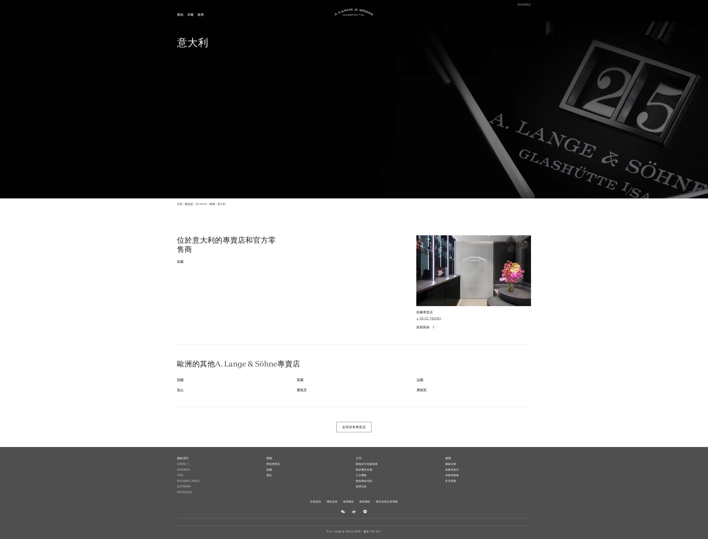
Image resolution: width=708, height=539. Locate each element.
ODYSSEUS (184, 492)
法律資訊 (315, 501)
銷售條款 (365, 501)
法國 (420, 380)
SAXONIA (183, 469)
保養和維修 (452, 475)
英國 (300, 380)
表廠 (190, 14)
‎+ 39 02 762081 (429, 318)
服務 (200, 14)
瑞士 (180, 390)
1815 (180, 475)
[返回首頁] (354, 12)
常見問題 (450, 480)
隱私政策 (332, 501)
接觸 (269, 469)
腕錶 (180, 14)
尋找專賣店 (273, 463)
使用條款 (348, 501)
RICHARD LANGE (188, 480)
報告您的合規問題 (387, 501)
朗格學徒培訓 (364, 480)
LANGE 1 (183, 463)
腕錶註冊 (450, 463)
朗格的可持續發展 (367, 463)
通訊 (269, 475)
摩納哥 (421, 390)
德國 (180, 380)
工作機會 (361, 475)
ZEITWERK (184, 486)
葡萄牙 (302, 390)
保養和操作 (452, 469)
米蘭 (180, 261)
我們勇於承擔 (364, 469)
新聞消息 (361, 486)
